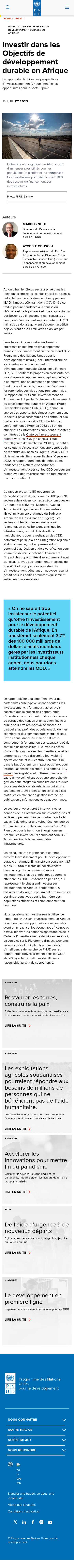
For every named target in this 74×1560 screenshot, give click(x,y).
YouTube (50, 1522)
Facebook (33, 1522)
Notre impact (19, 1440)
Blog (18, 18)
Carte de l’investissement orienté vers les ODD (32, 436)
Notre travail (20, 1429)
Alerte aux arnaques (22, 1504)
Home (7, 18)
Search (8, 7)
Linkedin (24, 1522)
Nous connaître (22, 1419)
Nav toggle (67, 7)
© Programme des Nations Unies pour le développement (33, 1540)
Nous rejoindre (22, 1450)
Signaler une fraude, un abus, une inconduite (31, 1495)
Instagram (41, 1522)
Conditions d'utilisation (23, 1511)
